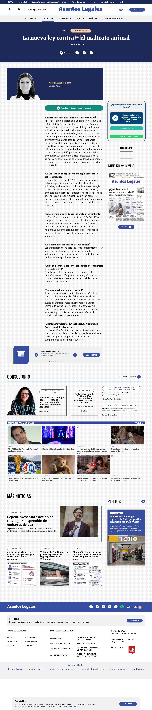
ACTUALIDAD (30, 19)
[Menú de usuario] (121, 9)
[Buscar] (19, 9)
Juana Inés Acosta (45, 411)
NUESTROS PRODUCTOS (60, 644)
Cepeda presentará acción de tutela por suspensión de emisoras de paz (30, 521)
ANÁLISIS (93, 19)
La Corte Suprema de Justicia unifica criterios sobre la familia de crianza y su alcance (84, 398)
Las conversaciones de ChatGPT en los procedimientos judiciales (118, 394)
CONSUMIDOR (65, 19)
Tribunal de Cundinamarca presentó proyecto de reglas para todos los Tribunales (54, 555)
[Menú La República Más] (9, 9)
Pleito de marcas (78, 2)
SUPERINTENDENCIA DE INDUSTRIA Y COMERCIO (87, 655)
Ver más (125, 227)
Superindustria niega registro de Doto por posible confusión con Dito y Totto (126, 519)
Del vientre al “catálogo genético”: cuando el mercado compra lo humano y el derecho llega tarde (51, 402)
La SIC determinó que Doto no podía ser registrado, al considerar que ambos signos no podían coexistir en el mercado (125, 528)
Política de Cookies (71, 707)
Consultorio (18, 377)
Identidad (23, 2)
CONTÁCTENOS (56, 638)
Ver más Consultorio (127, 377)
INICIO (9, 637)
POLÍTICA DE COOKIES (59, 655)
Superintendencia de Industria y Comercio (49, 2)
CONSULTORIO (48, 19)
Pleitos (114, 501)
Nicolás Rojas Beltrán (109, 415)
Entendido (128, 703)
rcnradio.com (137, 669)
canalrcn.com (117, 669)
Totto (92, 2)
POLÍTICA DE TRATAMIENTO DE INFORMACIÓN (88, 649)
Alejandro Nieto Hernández (111, 399)
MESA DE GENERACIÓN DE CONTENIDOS (86, 638)
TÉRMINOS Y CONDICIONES (61, 649)
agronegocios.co (36, 669)
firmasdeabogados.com (93, 669)
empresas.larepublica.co (62, 669)
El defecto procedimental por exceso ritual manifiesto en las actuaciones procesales (120, 410)
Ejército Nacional (107, 2)
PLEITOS (80, 19)
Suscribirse (137, 10)
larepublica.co (15, 669)
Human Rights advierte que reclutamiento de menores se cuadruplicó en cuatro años (87, 555)
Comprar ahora (126, 128)
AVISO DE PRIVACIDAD (86, 644)
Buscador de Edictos (114, 19)
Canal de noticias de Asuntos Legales (76, 108)
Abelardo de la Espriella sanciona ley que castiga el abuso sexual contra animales (20, 555)
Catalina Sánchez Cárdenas (84, 407)
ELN (121, 2)
